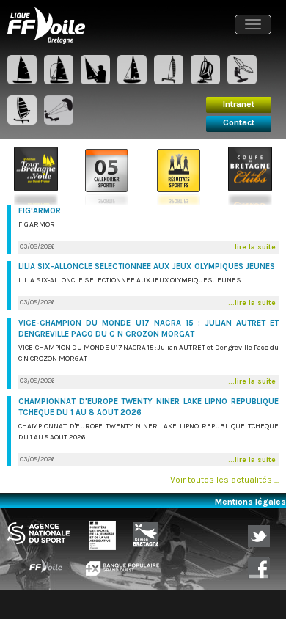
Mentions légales (250, 502)
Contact (238, 122)
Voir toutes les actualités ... (224, 480)
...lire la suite (252, 247)
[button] (253, 24)
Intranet (238, 104)
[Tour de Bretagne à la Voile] (36, 175)
